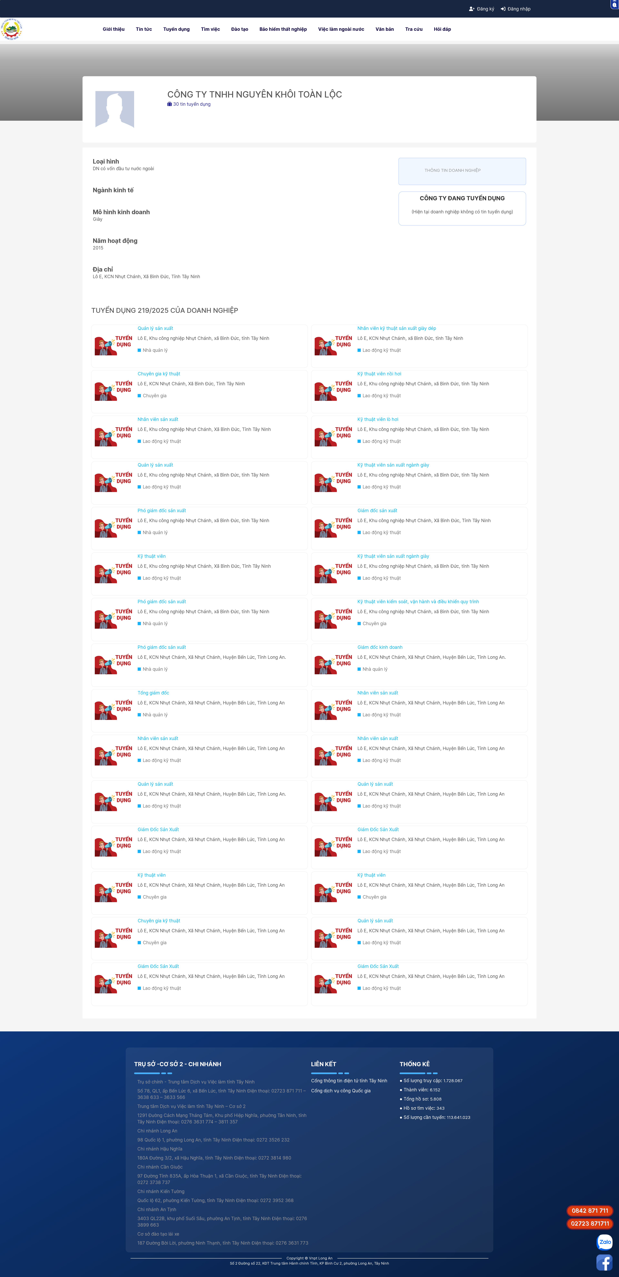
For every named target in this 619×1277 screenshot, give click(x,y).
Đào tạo (239, 29)
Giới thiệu (114, 29)
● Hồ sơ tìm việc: (418, 1108)
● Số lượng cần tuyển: (423, 1117)
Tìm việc (210, 29)
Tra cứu (414, 29)
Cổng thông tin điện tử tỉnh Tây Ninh (349, 1080)
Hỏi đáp (442, 29)
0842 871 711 (590, 1210)
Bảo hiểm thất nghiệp (283, 29)
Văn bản (385, 29)
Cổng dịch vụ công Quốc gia (341, 1090)
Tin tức (144, 29)
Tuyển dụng (176, 29)
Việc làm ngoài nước (341, 29)
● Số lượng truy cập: (421, 1080)
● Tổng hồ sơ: (415, 1099)
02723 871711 (590, 1223)
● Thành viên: (415, 1089)
